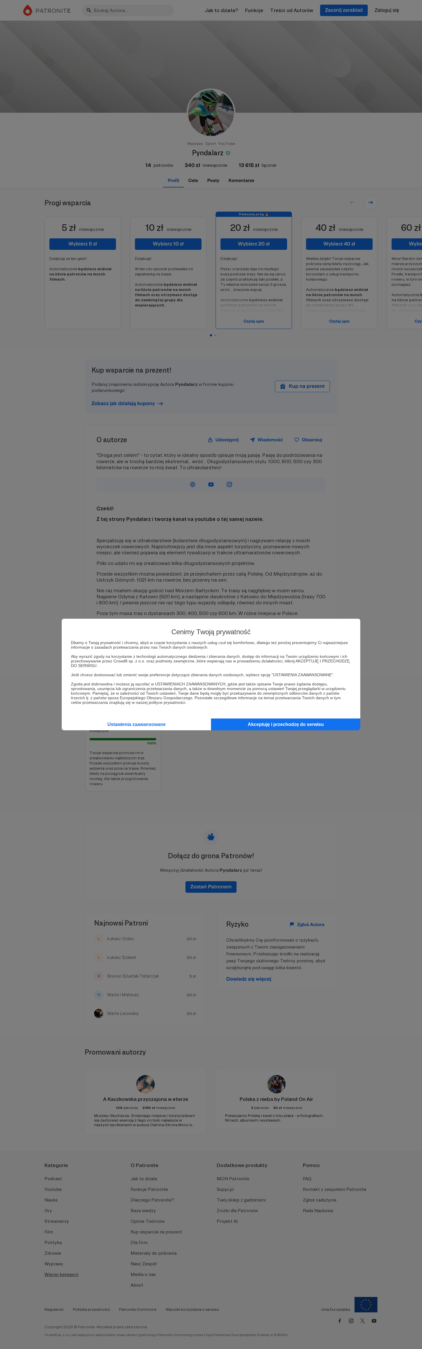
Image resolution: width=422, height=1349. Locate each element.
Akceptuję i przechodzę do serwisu (286, 724)
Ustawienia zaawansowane (136, 724)
